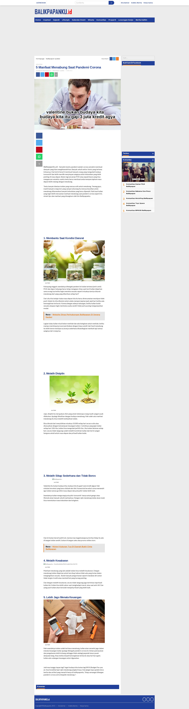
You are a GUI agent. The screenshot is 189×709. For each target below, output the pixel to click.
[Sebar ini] (38, 74)
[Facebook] (111, 59)
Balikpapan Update (58, 70)
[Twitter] (114, 59)
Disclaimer (62, 706)
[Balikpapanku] (53, 11)
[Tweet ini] (42, 74)
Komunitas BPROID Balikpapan (138, 210)
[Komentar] (56, 74)
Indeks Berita (73, 706)
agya (94, 486)
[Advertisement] (94, 39)
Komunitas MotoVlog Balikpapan (139, 198)
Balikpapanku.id (51, 167)
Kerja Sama (84, 706)
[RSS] (117, 59)
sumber (47, 283)
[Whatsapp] (51, 74)
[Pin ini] (47, 74)
